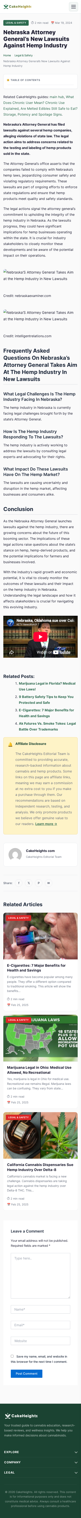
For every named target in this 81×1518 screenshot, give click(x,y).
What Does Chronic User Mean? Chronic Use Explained (38, 103)
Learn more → (46, 824)
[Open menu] (73, 6)
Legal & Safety (24, 55)
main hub (57, 97)
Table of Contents (25, 80)
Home (7, 55)
